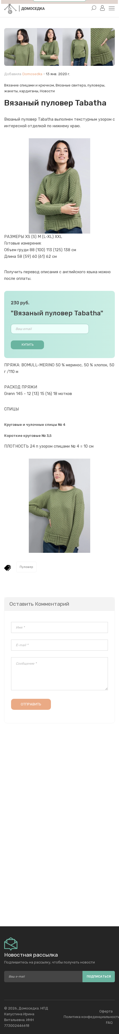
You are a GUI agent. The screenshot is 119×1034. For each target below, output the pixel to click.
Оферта (106, 1011)
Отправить (31, 704)
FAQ (109, 1023)
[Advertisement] (59, 869)
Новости (47, 91)
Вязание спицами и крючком (29, 85)
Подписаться (99, 976)
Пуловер (26, 567)
